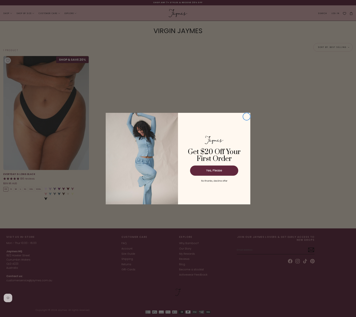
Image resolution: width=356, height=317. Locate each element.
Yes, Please (214, 170)
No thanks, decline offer (214, 180)
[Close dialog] (246, 116)
